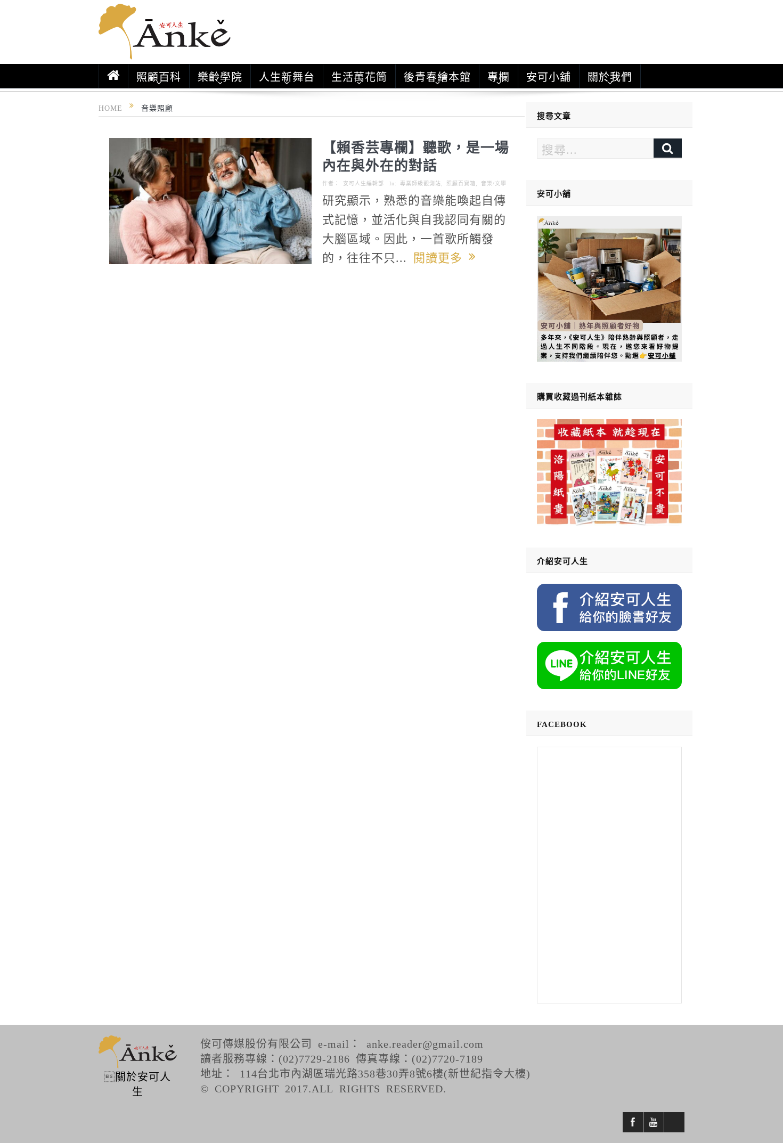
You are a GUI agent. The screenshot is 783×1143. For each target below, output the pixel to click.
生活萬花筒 (359, 76)
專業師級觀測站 (420, 183)
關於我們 (610, 76)
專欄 (498, 76)
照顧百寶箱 (461, 183)
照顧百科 (158, 76)
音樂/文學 (494, 183)
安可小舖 (548, 76)
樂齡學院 (220, 76)
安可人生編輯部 (363, 183)
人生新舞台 (287, 76)
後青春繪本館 (437, 76)
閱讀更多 (441, 257)
